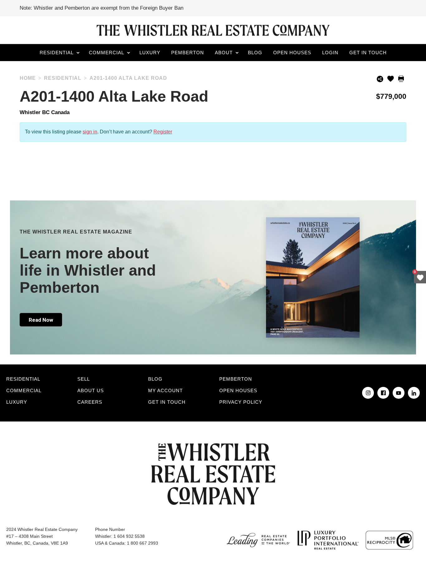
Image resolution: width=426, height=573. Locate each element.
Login (330, 52)
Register (162, 131)
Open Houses (292, 52)
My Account (165, 390)
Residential (57, 52)
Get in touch (368, 52)
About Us (90, 390)
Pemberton (187, 52)
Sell (83, 379)
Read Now (41, 320)
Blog (255, 52)
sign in (90, 131)
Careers (89, 402)
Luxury (149, 52)
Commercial (106, 52)
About (224, 52)
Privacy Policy (240, 402)
